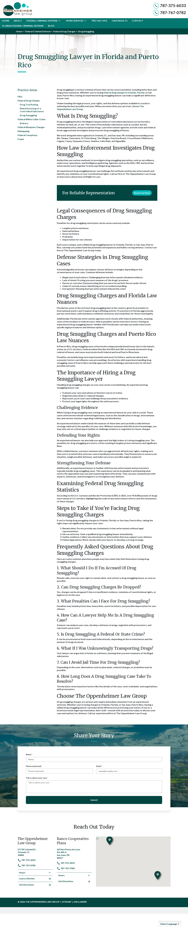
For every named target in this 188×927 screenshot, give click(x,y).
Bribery (24, 123)
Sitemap (66, 901)
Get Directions (26, 884)
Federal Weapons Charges (31, 127)
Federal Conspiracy (27, 135)
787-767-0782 (28, 865)
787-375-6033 (28, 860)
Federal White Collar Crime (31, 119)
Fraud (21, 139)
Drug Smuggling (28, 115)
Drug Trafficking (29, 104)
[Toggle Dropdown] (60, 20)
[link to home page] (17, 9)
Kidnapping (23, 131)
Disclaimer (80, 901)
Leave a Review (27, 878)
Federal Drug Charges (29, 100)
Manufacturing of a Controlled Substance (32, 110)
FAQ (20, 96)
